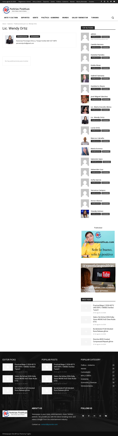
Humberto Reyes (98, 86)
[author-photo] (10, 40)
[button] (112, 17)
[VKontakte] (106, 416)
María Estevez (97, 148)
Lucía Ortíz (95, 128)
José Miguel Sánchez (99, 96)
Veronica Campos (98, 190)
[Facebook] (101, 1)
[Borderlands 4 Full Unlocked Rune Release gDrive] (86, 331)
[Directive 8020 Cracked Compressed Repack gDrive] (86, 341)
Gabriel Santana (97, 76)
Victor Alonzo (96, 201)
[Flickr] (94, 416)
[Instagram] (104, 1)
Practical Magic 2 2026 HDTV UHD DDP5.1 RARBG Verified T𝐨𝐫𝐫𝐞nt (103, 307)
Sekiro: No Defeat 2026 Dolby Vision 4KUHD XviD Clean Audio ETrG (104, 319)
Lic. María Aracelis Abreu (101, 107)
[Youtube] (114, 1)
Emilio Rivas (96, 65)
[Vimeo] (111, 1)
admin (93, 34)
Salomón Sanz (97, 159)
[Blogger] (83, 416)
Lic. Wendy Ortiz (97, 117)
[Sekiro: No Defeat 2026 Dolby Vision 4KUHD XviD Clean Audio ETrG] (86, 319)
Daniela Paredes (97, 55)
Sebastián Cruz (97, 169)
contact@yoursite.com (49, 424)
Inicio (4, 24)
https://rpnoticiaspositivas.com (99, 39)
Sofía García (96, 180)
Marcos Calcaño (97, 138)
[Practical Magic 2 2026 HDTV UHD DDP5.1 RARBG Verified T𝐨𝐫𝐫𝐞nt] (86, 308)
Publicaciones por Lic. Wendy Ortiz (25, 24)
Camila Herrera (97, 44)
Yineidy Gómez (97, 211)
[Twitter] (107, 1)
